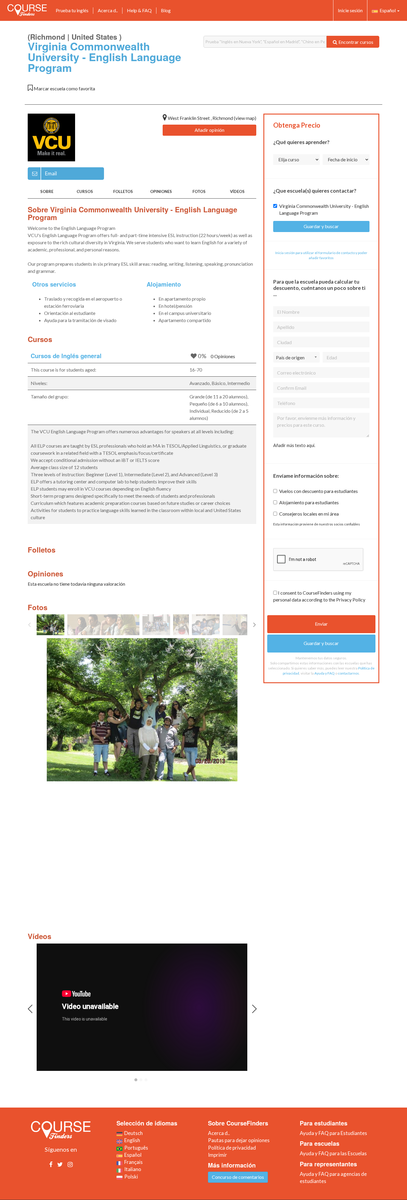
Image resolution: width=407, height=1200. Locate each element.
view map (245, 118)
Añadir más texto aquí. (294, 445)
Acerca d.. (108, 10)
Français (132, 1162)
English (131, 1140)
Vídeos (237, 191)
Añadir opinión (209, 130)
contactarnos (348, 673)
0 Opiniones (223, 356)
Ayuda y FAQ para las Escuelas (333, 1153)
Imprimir (217, 1155)
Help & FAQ (139, 10)
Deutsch (132, 1133)
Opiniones (161, 191)
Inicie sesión (350, 10)
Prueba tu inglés (72, 10)
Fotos (199, 191)
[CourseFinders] (27, 10)
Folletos (123, 191)
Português (135, 1148)
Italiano (131, 1169)
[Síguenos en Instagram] (70, 1164)
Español (387, 10)
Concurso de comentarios (238, 1177)
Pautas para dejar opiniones (239, 1140)
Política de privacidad (232, 1148)
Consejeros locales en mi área (309, 514)
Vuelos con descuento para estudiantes (318, 491)
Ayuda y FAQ (324, 673)
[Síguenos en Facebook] (50, 1164)
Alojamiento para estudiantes (309, 502)
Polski (130, 1176)
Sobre (46, 191)
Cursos (85, 191)
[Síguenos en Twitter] (60, 1164)
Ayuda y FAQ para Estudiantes (333, 1133)
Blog (166, 10)
